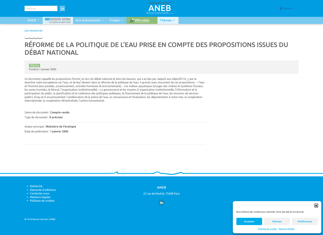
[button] (316, 205)
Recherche (36, 186)
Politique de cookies (267, 229)
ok (62, 8)
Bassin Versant (40, 219)
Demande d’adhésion (43, 189)
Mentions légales (287, 229)
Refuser (277, 221)
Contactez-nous (39, 193)
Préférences (305, 221)
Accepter (249, 221)
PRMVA (34, 65)
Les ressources (34, 30)
